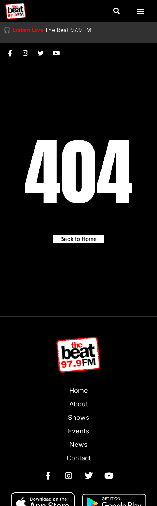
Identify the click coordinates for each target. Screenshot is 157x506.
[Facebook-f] (10, 53)
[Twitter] (40, 53)
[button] (116, 11)
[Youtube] (56, 53)
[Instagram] (25, 53)
